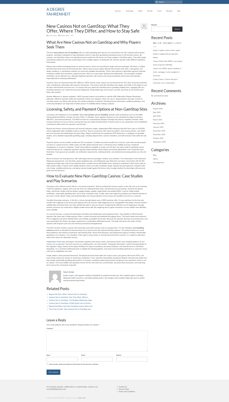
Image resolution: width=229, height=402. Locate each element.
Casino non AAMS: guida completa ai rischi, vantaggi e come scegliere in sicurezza (167, 72)
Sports (155, 159)
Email (83, 355)
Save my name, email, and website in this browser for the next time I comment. (74, 364)
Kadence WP (81, 398)
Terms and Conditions (127, 391)
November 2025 (159, 134)
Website (118, 355)
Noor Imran (53, 35)
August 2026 (158, 109)
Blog (67, 35)
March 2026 (157, 120)
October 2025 (158, 138)
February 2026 (158, 123)
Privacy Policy (124, 389)
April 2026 (157, 116)
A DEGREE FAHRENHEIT (58, 11)
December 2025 (159, 131)
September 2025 (159, 142)
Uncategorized (158, 162)
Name (49, 355)
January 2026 (158, 127)
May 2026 (157, 112)
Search (154, 25)
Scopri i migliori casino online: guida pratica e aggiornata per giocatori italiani (166, 53)
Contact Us (123, 387)
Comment (50, 328)
